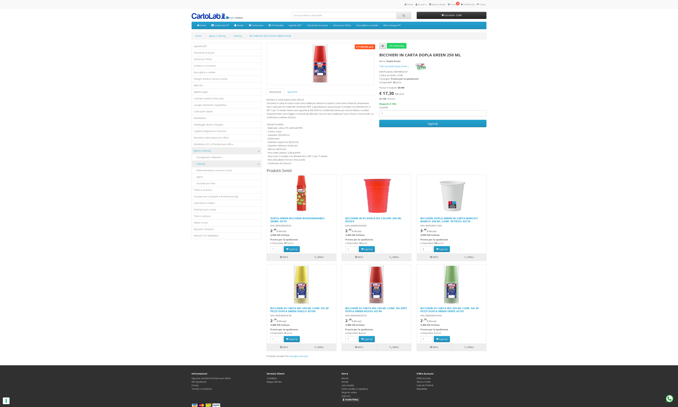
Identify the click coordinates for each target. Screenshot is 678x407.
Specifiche (292, 91)
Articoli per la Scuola (317, 25)
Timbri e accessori (203, 189)
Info (285, 257)
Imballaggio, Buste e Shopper (208, 124)
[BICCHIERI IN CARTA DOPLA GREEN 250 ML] (320, 64)
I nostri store (220, 25)
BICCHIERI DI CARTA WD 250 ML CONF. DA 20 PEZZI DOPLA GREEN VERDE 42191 (449, 309)
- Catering (199, 163)
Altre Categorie (391, 25)
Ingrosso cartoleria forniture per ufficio (211, 378)
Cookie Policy (351, 399)
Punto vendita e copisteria (355, 388)
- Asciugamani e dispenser (208, 157)
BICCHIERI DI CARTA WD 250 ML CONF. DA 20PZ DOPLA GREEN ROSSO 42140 (376, 309)
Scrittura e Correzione (205, 65)
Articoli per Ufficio (342, 25)
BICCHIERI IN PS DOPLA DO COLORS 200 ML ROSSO (373, 219)
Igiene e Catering (217, 35)
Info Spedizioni (199, 381)
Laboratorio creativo (204, 203)
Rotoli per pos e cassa (205, 209)
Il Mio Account (424, 378)
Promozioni (257, 25)
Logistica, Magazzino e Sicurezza (210, 131)
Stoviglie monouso (299, 356)
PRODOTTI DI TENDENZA (206, 235)
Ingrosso (346, 395)
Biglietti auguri (201, 91)
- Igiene (198, 176)
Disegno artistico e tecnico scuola (210, 78)
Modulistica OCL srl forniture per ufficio (213, 144)
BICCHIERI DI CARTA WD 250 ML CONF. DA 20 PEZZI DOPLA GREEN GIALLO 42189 (299, 309)
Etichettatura (200, 118)
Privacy (195, 385)
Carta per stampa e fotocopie (209, 98)
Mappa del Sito (274, 381)
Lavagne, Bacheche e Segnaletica (210, 105)
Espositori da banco (204, 229)
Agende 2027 (295, 25)
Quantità (383, 107)
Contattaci (272, 378)
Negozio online (349, 392)
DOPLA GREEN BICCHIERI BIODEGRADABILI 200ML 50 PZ (297, 219)
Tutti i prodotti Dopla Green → (394, 66)
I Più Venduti (277, 25)
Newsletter (422, 388)
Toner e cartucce (202, 216)
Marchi (345, 378)
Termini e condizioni (202, 388)
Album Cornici (201, 222)
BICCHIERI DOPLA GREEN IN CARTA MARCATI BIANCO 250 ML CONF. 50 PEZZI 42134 (449, 219)
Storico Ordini (424, 381)
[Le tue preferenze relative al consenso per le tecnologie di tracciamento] (6, 400)
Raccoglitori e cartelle (367, 25)
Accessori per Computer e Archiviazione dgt (216, 196)
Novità (239, 25)
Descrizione (275, 91)
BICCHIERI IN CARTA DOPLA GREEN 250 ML (270, 35)
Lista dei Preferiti (425, 385)
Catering (237, 35)
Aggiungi (433, 123)
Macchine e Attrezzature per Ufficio (211, 137)
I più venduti (348, 385)
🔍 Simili (319, 257)
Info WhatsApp (396, 45)
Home (202, 25)
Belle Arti (198, 85)
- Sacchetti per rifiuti (204, 183)
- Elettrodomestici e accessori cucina (213, 170)
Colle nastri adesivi (203, 111)
